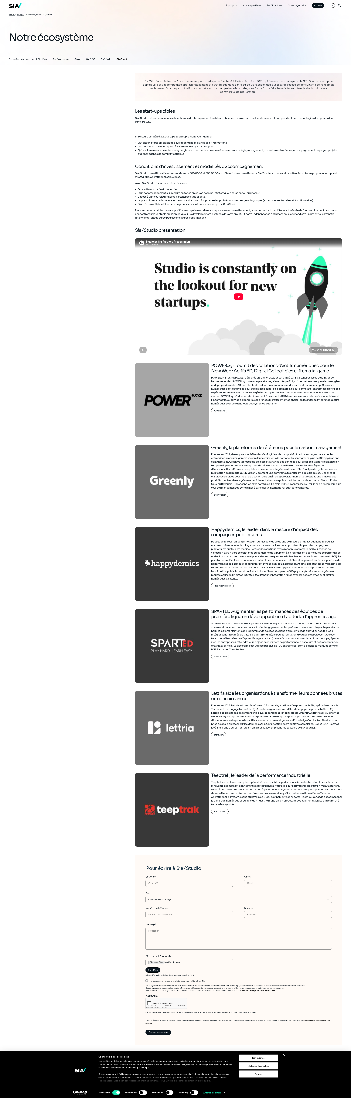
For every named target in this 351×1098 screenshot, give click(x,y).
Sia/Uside (106, 59)
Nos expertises (252, 5)
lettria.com (218, 735)
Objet (247, 876)
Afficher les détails (212, 1092)
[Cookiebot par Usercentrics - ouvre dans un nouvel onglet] (80, 1093)
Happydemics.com (222, 586)
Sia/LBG (90, 59)
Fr (333, 5)
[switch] (143, 1092)
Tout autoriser (258, 1058)
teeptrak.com (219, 811)
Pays (147, 893)
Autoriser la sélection (258, 1066)
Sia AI (77, 59)
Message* (150, 924)
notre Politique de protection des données (256, 990)
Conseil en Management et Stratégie (28, 59)
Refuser (258, 1074)
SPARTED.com (220, 656)
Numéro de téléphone (157, 908)
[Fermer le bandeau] (284, 1055)
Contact (318, 5)
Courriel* (150, 876)
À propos (231, 5)
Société (248, 908)
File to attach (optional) (158, 956)
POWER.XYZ (219, 411)
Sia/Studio (122, 59)
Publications (274, 5)
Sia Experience (61, 59)
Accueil (12, 15)
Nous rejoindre (297, 5)
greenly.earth (219, 495)
